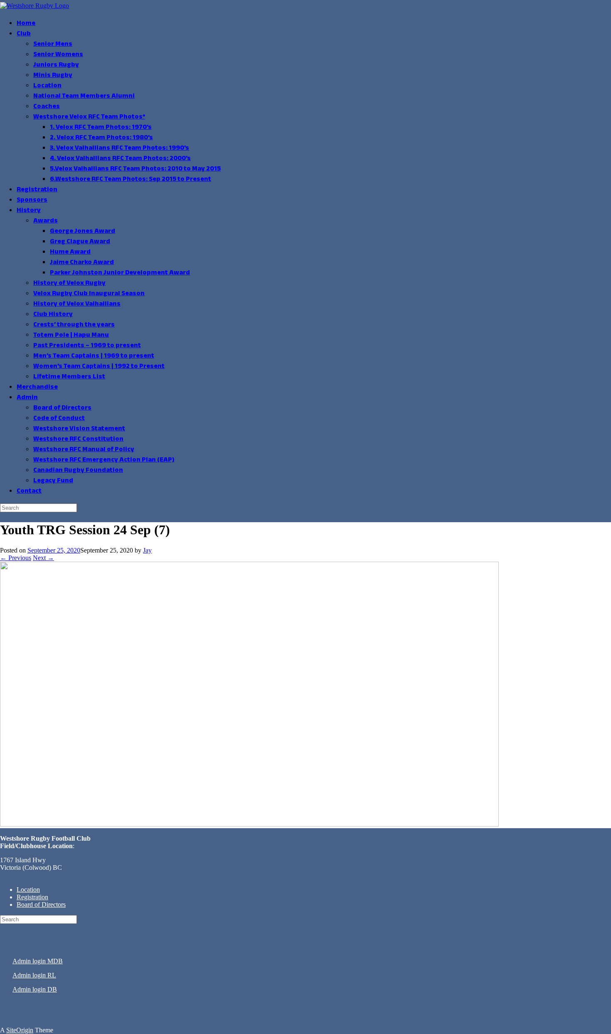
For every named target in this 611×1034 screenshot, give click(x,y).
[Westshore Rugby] (34, 5)
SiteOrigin (19, 1030)
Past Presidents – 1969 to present (87, 346)
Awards (45, 221)
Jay (147, 550)
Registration (37, 190)
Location (47, 86)
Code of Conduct (59, 418)
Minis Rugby (52, 75)
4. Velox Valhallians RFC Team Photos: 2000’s (120, 158)
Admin (27, 397)
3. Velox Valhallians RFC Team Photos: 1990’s (119, 148)
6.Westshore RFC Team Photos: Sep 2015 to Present (130, 179)
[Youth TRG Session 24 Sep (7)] (249, 824)
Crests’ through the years (74, 325)
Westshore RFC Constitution (78, 439)
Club (24, 34)
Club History (53, 314)
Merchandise (37, 387)
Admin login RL (34, 975)
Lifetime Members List (69, 377)
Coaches (46, 106)
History (29, 210)
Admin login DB (34, 989)
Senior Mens (52, 44)
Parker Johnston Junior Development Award (120, 273)
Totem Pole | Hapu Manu (71, 335)
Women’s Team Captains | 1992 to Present (99, 366)
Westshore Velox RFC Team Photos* (89, 117)
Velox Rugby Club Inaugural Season (89, 294)
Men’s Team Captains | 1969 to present (93, 356)
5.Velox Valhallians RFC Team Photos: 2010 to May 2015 (135, 169)
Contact (29, 491)
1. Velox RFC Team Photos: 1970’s (101, 127)
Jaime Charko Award (82, 262)
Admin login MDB (37, 961)
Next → (43, 557)
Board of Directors (62, 408)
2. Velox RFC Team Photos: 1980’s (101, 138)
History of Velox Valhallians (77, 304)
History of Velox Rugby (69, 283)
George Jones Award (82, 231)
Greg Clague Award (80, 242)
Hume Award (70, 252)
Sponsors (32, 200)
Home (26, 23)
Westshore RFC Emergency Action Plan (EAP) (104, 460)
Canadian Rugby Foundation (78, 470)
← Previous (15, 557)
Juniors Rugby (56, 65)
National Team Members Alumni (84, 96)
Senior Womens (58, 54)
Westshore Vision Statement (79, 429)
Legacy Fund (53, 481)
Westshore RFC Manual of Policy (83, 449)
